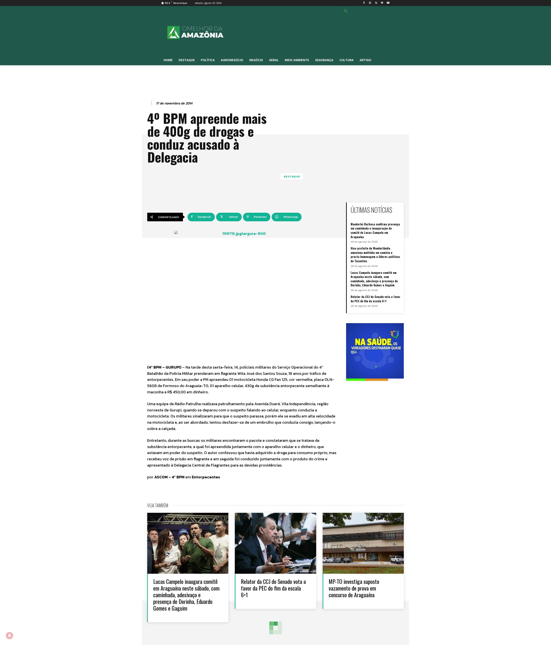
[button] (346, 11)
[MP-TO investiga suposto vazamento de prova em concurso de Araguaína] (363, 543)
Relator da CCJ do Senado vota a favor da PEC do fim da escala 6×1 (375, 298)
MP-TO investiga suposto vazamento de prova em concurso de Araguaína (354, 588)
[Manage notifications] (9, 635)
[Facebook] (364, 3)
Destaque (292, 176)
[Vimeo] (381, 3)
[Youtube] (387, 3)
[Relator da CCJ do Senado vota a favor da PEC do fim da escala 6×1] (275, 543)
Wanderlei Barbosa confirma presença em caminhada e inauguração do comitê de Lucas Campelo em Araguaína (375, 230)
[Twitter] (376, 3)
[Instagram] (370, 3)
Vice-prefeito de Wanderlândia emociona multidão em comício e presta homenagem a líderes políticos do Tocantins (375, 254)
